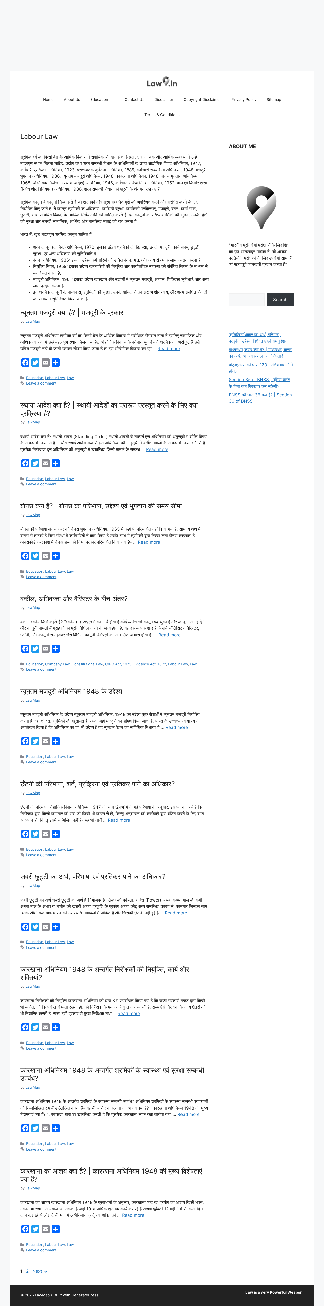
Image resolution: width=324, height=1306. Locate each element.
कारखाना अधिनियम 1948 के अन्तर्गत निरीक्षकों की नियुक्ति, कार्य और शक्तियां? (104, 973)
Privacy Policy (243, 99)
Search (280, 299)
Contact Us (134, 99)
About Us (72, 99)
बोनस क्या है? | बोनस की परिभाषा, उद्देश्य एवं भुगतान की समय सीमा (101, 506)
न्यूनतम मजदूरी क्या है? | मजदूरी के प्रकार (71, 312)
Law (70, 378)
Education (99, 99)
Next (39, 1271)
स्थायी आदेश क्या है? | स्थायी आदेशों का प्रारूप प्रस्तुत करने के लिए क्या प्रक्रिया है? (109, 409)
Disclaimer (163, 99)
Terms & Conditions (162, 114)
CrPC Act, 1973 (118, 664)
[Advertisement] (152, 35)
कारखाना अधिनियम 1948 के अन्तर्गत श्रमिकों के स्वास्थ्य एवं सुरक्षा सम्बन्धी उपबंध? (112, 1074)
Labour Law (55, 378)
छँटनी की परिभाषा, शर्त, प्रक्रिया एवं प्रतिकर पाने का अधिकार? (97, 784)
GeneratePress (84, 1295)
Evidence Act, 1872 (149, 664)
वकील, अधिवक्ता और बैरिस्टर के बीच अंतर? (74, 599)
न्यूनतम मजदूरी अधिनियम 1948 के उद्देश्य (71, 691)
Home (48, 99)
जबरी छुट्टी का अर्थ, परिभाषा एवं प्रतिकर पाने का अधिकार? (93, 876)
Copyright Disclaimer (202, 99)
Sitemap (274, 99)
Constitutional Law (87, 664)
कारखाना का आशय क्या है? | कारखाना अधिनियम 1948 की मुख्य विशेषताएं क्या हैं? (111, 1175)
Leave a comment (41, 383)
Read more (169, 348)
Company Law (57, 664)
